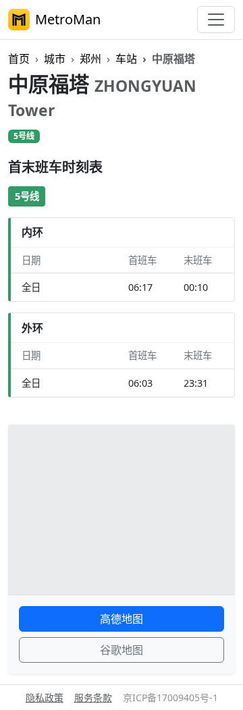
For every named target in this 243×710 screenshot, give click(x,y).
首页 (19, 58)
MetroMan (68, 19)
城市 (54, 58)
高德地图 (121, 618)
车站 (126, 58)
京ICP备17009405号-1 (170, 697)
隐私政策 (44, 697)
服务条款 (93, 697)
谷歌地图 (121, 650)
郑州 (90, 58)
